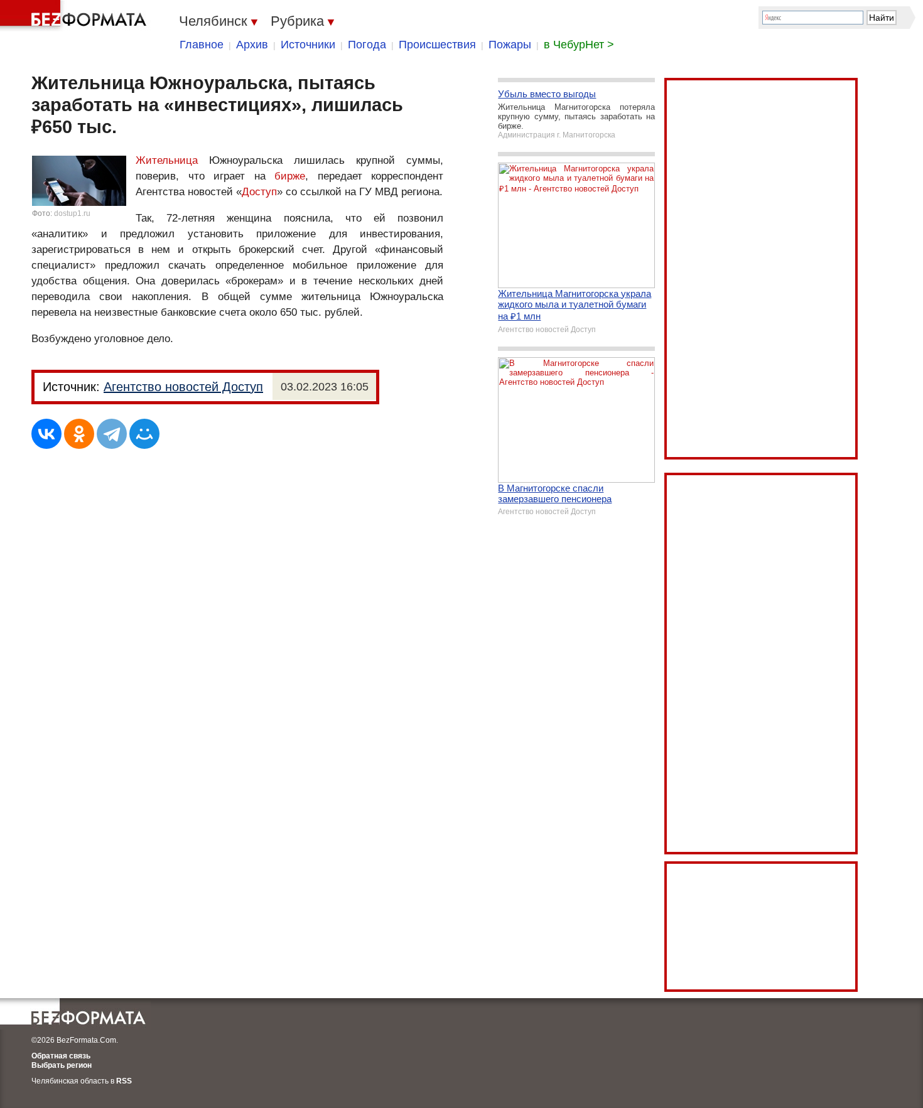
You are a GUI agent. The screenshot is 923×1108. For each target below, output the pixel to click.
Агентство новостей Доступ (183, 387)
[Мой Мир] (144, 434)
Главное (202, 44)
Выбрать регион (61, 1065)
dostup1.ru (72, 213)
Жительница (167, 160)
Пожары (509, 44)
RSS (124, 1081)
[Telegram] (112, 434)
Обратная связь (60, 1056)
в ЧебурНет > (579, 44)
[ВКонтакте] (46, 434)
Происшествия (437, 44)
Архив (252, 44)
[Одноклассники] (79, 434)
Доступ (259, 192)
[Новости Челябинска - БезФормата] (75, 15)
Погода (367, 44)
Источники (308, 44)
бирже (289, 176)
